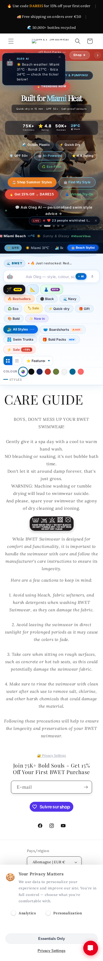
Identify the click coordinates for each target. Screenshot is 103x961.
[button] (11, 41)
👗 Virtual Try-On (79, 194)
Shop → (79, 55)
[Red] (48, 372)
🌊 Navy (69, 299)
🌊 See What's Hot (32, 182)
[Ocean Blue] (72, 372)
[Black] (31, 372)
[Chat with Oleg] (90, 948)
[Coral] (81, 372)
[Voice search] (92, 276)
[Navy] (40, 372)
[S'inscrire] (86, 787)
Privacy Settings (51, 951)
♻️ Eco (13, 309)
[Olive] (56, 372)
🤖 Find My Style (72, 182)
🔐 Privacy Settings (51, 756)
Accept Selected (51, 926)
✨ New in (37, 318)
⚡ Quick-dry (58, 309)
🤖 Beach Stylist (83, 247)
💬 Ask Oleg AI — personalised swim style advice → (53, 210)
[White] (64, 372)
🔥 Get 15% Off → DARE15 (31, 194)
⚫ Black (47, 299)
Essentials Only (51, 939)
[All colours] (23, 371)
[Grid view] (8, 360)
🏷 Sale (33, 308)
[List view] (16, 360)
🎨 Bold (14, 318)
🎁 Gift (84, 309)
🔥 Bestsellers (19, 299)
